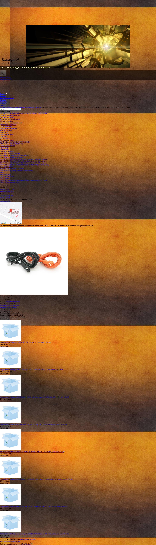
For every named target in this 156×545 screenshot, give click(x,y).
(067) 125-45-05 (5, 78)
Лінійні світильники (7, 146)
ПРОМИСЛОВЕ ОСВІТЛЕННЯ (12, 144)
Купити (3, 302)
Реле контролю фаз (7, 176)
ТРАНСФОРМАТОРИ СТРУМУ (12, 169)
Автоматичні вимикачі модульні (11, 157)
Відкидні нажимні (6, 121)
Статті (2, 105)
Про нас (3, 100)
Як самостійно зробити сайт (10, 541)
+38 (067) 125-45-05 (7, 190)
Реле (1, 172)
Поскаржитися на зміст (27, 539)
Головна (3, 96)
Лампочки (3, 136)
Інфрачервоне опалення (8, 128)
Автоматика (4, 149)
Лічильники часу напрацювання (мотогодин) (16, 170)
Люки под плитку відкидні (10, 119)
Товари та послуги (6, 98)
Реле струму (4, 178)
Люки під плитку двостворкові (11, 123)
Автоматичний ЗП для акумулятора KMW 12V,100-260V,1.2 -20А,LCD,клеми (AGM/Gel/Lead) (34, 534)
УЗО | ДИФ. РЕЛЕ (6, 167)
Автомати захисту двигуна (10, 153)
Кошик (2, 94)
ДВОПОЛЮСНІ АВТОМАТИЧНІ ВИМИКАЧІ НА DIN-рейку (23, 161)
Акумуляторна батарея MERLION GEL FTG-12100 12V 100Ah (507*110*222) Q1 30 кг (31, 370)
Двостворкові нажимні (8, 125)
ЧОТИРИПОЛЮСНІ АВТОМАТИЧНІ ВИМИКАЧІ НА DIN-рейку (24, 165)
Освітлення (4, 132)
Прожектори (4, 148)
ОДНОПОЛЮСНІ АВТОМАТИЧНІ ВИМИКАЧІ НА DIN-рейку (23, 159)
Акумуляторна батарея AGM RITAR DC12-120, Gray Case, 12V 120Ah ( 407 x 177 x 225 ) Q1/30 (34, 397)
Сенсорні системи (6, 134)
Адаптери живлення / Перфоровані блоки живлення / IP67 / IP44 (23, 180)
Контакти (3, 101)
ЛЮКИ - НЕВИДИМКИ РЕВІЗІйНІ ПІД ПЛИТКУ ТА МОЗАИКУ (24, 113)
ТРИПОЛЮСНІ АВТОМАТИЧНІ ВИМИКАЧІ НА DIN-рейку (22, 163)
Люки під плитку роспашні (10, 115)
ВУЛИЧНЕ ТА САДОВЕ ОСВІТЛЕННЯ (14, 142)
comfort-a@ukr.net (6, 195)
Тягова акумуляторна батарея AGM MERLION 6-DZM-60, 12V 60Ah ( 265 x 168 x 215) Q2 (32, 452)
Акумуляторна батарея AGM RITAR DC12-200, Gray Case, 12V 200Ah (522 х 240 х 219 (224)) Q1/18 (36, 479)
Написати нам (5, 197)
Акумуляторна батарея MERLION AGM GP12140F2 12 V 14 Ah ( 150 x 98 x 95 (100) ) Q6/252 (33, 506)
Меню (10, 94)
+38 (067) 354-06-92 (7, 191)
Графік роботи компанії (8, 307)
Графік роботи (5, 201)
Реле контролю (5, 174)
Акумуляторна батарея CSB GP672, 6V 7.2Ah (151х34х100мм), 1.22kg (25, 342)
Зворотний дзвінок (13, 302)
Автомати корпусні (7, 151)
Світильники (4, 138)
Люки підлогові (5, 127)
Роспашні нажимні (7, 117)
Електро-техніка (6, 130)
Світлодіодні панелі (7, 140)
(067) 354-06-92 (5, 79)
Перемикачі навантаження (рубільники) (14, 155)
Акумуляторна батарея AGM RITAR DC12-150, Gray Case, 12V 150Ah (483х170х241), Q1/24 (33, 424)
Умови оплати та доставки (9, 305)
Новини (3, 103)
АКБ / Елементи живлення (9, 182)
